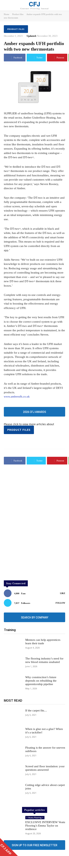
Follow (60, 603)
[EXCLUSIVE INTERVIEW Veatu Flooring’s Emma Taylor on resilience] (13, 823)
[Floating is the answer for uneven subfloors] (13, 753)
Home (6, 14)
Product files (17, 14)
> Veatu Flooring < (34, 817)
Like (62, 593)
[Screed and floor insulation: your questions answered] (13, 772)
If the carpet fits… (36, 710)
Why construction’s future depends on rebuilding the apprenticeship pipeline (41, 681)
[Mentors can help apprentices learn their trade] (13, 645)
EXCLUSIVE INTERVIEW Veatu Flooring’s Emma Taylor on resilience (45, 826)
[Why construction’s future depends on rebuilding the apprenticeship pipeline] (13, 682)
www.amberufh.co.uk (17, 396)
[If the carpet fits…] (13, 716)
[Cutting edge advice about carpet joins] (13, 790)
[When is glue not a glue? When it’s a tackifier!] (13, 734)
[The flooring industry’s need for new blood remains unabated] (13, 664)
